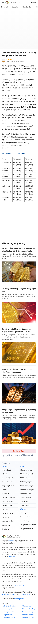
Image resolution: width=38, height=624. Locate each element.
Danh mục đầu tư (25, 517)
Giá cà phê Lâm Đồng (9, 617)
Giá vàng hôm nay (25, 497)
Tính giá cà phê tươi (26, 529)
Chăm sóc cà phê (7, 501)
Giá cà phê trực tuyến (27, 474)
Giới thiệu (33, 2)
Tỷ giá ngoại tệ (24, 505)
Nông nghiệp (6, 517)
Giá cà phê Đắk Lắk (28, 617)
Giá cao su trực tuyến (27, 486)
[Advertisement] (19, 30)
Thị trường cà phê (7, 474)
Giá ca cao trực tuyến (27, 489)
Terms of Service (25, 594)
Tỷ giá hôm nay (8, 615)
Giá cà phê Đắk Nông (28, 609)
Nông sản (5, 509)
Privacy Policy (12, 594)
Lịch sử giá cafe (25, 513)
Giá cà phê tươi (26, 606)
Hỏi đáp (4, 489)
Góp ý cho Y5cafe (19, 451)
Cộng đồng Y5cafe (8, 486)
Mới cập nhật (6, 529)
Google (4, 594)
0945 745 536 (19, 585)
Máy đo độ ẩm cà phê (10, 606)
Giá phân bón (24, 501)
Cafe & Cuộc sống (7, 521)
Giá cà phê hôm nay (26, 470)
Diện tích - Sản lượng (8, 497)
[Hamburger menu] (3, 2)
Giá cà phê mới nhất (28, 615)
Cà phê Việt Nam (7, 482)
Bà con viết (5, 493)
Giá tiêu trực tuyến (26, 482)
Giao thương (6, 525)
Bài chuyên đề (6, 470)
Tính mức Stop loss (26, 521)
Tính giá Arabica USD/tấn (28, 525)
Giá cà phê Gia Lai (8, 612)
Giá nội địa (4, 7)
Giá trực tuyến (15, 7)
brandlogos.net (19, 599)
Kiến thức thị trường (8, 478)
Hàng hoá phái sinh (8, 513)
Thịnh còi (11, 541)
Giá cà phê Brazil (25, 493)
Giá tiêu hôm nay (28, 7)
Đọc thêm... (13, 557)
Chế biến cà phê (7, 505)
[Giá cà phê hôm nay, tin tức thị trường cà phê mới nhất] (12, 2)
